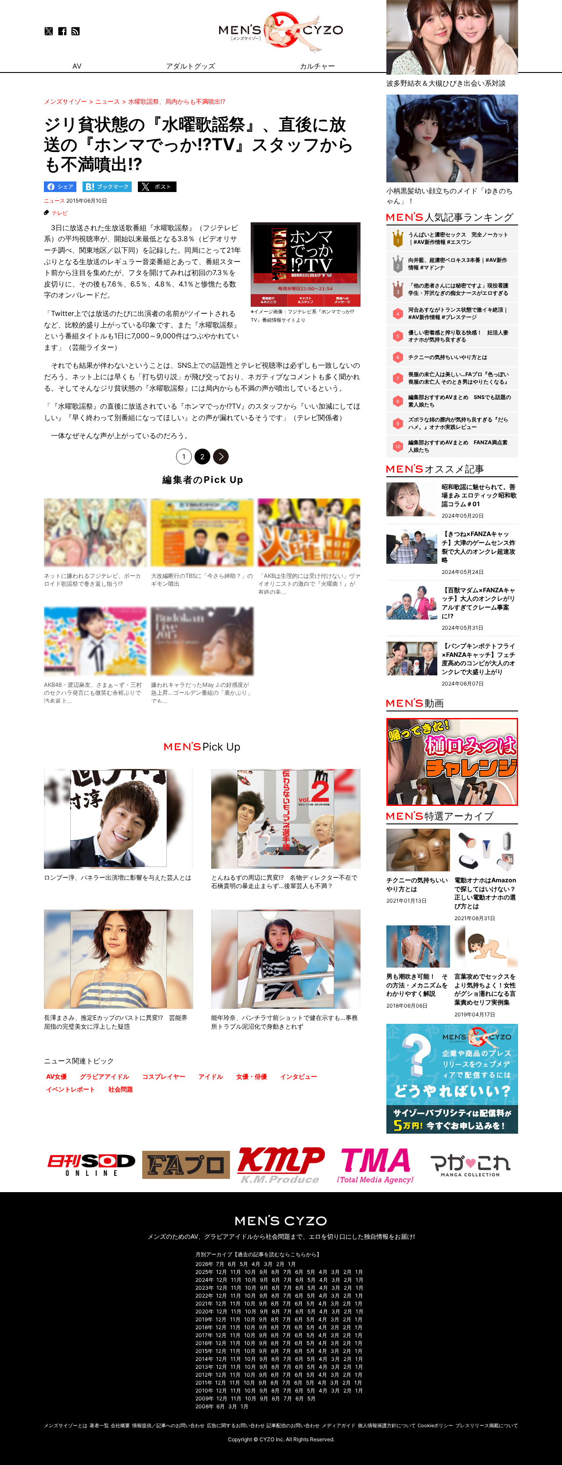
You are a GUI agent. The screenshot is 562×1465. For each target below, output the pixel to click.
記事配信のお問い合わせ (293, 1425)
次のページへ (221, 456)
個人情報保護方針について (387, 1425)
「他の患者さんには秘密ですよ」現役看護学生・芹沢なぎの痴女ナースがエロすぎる (458, 289)
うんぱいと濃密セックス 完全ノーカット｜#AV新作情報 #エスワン (458, 238)
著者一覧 (99, 1425)
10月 (250, 1272)
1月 (292, 1264)
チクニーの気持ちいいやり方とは (447, 357)
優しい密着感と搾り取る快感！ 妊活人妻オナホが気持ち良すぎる (458, 336)
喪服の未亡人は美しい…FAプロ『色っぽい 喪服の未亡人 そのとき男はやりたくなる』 (459, 378)
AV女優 (56, 1076)
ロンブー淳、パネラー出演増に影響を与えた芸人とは (117, 877)
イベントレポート (70, 1089)
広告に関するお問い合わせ (236, 1425)
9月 (263, 1272)
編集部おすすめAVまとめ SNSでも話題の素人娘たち (459, 401)
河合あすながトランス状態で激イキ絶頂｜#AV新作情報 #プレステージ (458, 313)
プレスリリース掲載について (486, 1425)
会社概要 (120, 1425)
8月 (275, 1272)
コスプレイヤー (163, 1076)
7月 (220, 1264)
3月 (268, 1264)
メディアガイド (339, 1425)
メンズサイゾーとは (65, 1425)
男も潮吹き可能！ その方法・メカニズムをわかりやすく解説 (417, 984)
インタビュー (298, 1076)
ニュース (54, 200)
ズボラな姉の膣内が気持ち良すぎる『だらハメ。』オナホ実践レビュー (458, 423)
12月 (221, 1272)
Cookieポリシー (435, 1425)
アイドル (210, 1076)
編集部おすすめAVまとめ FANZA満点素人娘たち (458, 446)
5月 (244, 1264)
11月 (236, 1272)
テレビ (60, 213)
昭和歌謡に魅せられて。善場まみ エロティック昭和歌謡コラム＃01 (479, 495)
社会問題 (120, 1089)
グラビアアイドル (104, 1076)
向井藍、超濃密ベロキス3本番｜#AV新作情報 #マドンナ (457, 264)
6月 (232, 1264)
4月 (256, 1264)
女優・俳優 (251, 1076)
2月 (280, 1264)
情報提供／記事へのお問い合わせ (168, 1425)
